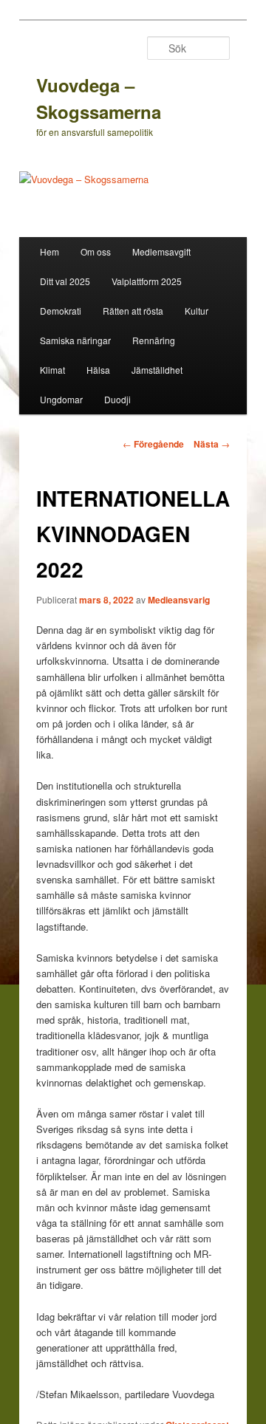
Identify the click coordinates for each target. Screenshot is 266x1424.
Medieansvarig (179, 599)
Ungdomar (61, 399)
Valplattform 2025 (147, 281)
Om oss (96, 251)
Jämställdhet (157, 369)
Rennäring (153, 340)
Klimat (52, 369)
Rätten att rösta (133, 310)
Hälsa (98, 369)
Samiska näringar (75, 340)
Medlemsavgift (161, 251)
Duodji (117, 399)
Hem (49, 251)
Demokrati (60, 310)
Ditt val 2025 (65, 281)
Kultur (196, 310)
